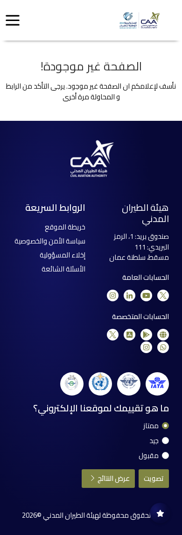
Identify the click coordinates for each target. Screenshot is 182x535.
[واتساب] (163, 347)
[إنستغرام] (113, 295)
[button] (13, 21)
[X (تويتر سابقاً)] (163, 295)
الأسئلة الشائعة (63, 269)
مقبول (149, 456)
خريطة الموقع (65, 227)
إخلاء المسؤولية (62, 255)
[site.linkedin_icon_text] (129, 295)
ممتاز (151, 426)
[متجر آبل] (129, 334)
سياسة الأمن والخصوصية (49, 241)
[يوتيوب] (146, 295)
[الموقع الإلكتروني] (163, 334)
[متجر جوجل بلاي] (146, 334)
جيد (154, 441)
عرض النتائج (113, 478)
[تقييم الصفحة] (160, 513)
